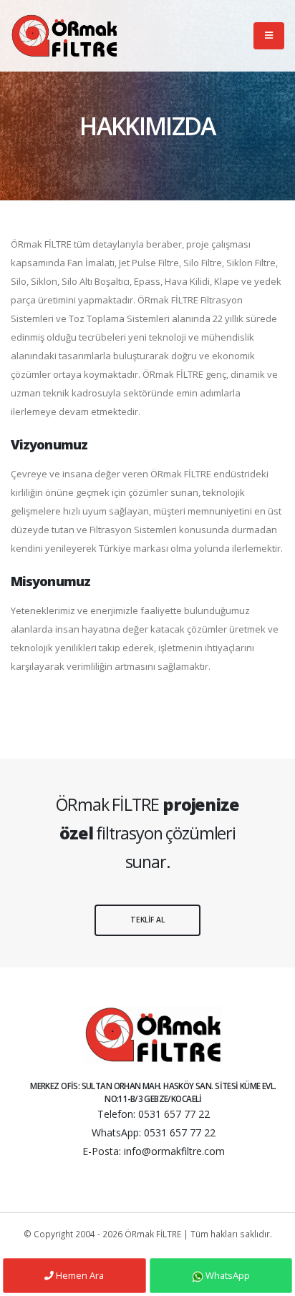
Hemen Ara (79, 1275)
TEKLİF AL (147, 920)
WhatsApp (226, 1275)
